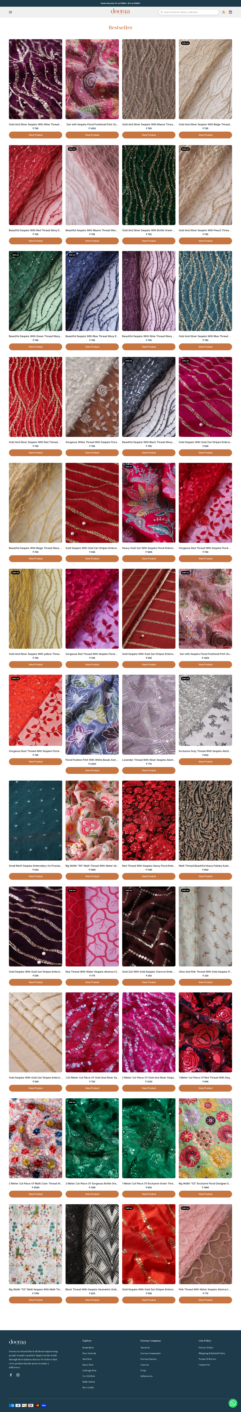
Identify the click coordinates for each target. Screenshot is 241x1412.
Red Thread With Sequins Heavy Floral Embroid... (151, 865)
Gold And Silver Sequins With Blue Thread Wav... (207, 336)
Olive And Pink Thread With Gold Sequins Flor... (206, 971)
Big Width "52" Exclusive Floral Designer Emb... (207, 1183)
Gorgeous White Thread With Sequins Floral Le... (94, 442)
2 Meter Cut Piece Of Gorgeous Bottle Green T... (94, 1183)
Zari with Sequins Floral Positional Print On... (92, 124)
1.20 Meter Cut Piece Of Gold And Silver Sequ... (94, 1077)
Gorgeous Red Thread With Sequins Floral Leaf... (207, 548)
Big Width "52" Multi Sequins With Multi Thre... (36, 1289)
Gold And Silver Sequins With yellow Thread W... (37, 653)
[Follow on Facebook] (11, 1375)
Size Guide (88, 1387)
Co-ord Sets (88, 1376)
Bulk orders (88, 1381)
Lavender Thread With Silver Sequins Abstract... (150, 759)
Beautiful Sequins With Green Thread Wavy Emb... (38, 336)
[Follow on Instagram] (18, 1375)
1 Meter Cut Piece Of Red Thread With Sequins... (208, 1077)
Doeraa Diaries (148, 1359)
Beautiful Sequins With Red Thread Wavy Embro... (38, 230)
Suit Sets (86, 1359)
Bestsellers (88, 1347)
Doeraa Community (150, 1353)
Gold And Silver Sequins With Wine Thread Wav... (38, 124)
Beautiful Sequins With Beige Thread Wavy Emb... (38, 548)
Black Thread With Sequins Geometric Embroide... (95, 1289)
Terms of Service (207, 1359)
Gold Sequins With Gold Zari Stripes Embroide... (207, 442)
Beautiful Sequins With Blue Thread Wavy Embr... (94, 336)
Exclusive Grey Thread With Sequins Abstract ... (207, 751)
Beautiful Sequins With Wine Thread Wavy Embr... (151, 336)
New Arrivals (89, 1353)
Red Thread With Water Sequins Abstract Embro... (95, 971)
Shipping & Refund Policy (212, 1353)
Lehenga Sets (89, 1370)
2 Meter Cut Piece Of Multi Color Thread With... (37, 1183)
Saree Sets (87, 1364)
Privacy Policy (206, 1347)
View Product (36, 135)
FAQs (143, 1370)
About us (145, 1347)
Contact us (204, 1364)
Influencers (146, 1376)
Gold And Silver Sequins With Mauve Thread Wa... (151, 124)
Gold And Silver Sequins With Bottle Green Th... (150, 230)
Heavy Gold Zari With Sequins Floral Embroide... (150, 548)
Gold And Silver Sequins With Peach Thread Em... (208, 230)
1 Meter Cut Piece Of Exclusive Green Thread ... (150, 1183)
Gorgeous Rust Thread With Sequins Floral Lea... (37, 751)
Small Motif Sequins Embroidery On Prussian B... (37, 865)
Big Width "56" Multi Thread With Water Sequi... (94, 865)
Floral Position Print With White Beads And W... (93, 759)
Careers (144, 1364)
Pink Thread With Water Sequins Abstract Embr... (208, 1289)
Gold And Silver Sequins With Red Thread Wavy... (38, 442)
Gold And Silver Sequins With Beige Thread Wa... (207, 124)
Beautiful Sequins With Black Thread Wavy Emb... (151, 442)
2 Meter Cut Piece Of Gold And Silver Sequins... (150, 1077)
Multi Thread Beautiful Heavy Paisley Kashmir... (206, 865)
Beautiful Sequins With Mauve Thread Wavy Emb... (95, 230)
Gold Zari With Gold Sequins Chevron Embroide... (151, 971)
